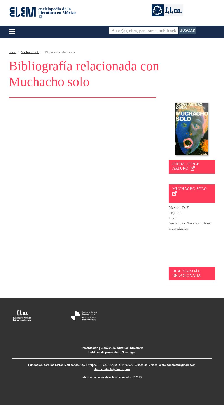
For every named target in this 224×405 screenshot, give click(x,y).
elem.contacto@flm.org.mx (112, 369)
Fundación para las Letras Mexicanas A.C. (56, 365)
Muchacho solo (30, 52)
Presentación (89, 348)
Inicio (12, 52)
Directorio (137, 348)
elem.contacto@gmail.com (177, 365)
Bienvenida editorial (114, 348)
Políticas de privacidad (103, 352)
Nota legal (128, 352)
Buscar (187, 30)
